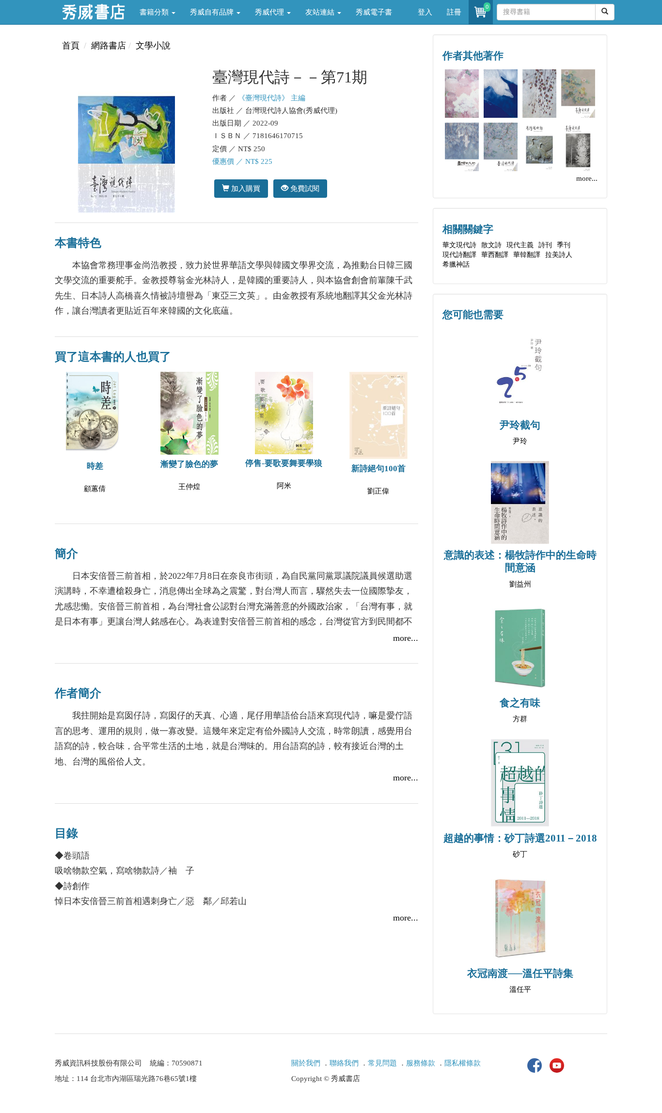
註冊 (454, 12)
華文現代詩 (459, 245)
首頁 (70, 45)
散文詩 (491, 245)
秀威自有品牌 (213, 12)
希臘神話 (456, 264)
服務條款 (420, 1063)
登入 (425, 12)
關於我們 (305, 1063)
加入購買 (244, 188)
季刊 (563, 245)
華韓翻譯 (526, 254)
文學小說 (153, 45)
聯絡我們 (344, 1063)
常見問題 (382, 1063)
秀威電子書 (374, 12)
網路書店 (108, 45)
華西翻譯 (494, 254)
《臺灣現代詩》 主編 (271, 98)
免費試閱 (303, 188)
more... (405, 638)
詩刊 (545, 245)
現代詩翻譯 (459, 254)
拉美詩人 (558, 254)
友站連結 (320, 12)
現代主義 (520, 245)
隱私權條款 (462, 1063)
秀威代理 (270, 12)
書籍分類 (155, 12)
